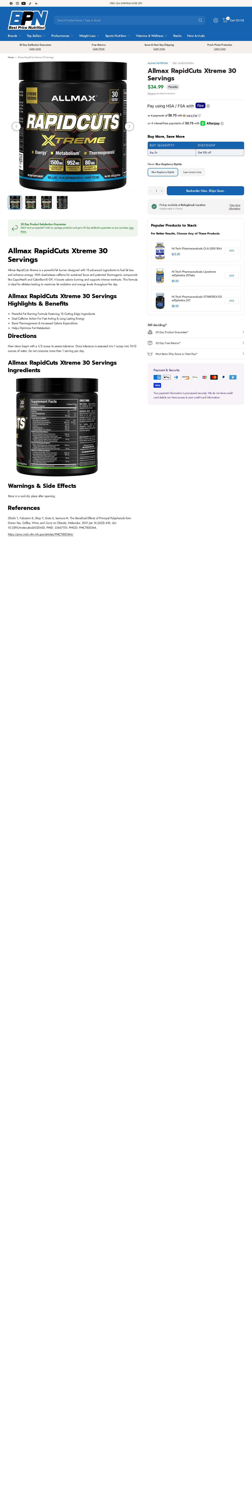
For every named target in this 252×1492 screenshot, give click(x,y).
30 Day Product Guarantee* (172, 332)
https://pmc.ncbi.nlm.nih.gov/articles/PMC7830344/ (40, 534)
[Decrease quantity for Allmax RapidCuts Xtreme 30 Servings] (151, 190)
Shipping (151, 93)
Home (11, 57)
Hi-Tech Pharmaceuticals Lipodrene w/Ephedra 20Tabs (194, 273)
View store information (234, 206)
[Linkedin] (36, 3)
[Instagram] (17, 3)
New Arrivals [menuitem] (196, 35)
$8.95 (175, 306)
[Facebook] (11, 3)
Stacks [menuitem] (177, 35)
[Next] (129, 126)
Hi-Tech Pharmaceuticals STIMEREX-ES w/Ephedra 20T (197, 298)
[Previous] (16, 126)
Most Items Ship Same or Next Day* (176, 354)
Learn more (35, 49)
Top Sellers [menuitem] (34, 35)
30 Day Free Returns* (168, 343)
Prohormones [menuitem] (60, 35)
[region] (196, 275)
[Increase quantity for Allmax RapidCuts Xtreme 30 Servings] (162, 190)
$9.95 (175, 281)
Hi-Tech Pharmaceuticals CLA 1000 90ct (197, 248)
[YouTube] (23, 3)
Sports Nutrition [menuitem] (115, 35)
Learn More (99, 49)
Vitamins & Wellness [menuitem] (149, 35)
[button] (196, 115)
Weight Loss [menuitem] (87, 35)
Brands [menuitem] (12, 35)
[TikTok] (30, 3)
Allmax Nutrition (158, 63)
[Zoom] (130, 69)
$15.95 (176, 254)
